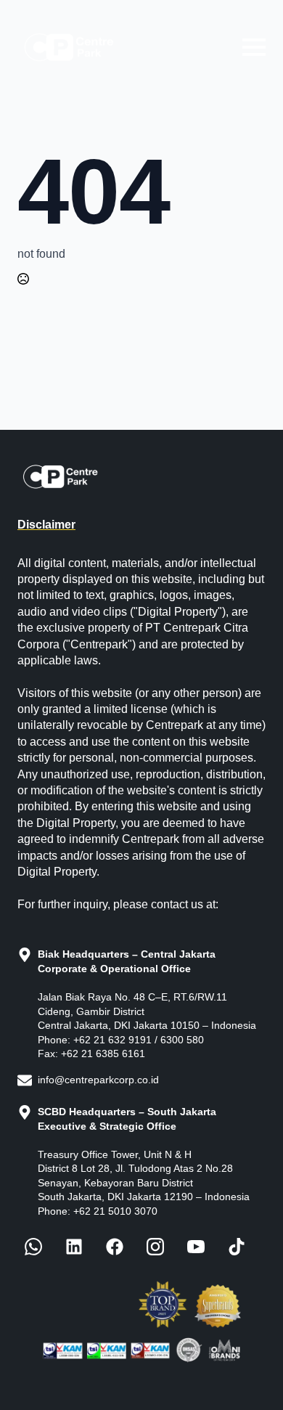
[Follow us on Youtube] (196, 1247)
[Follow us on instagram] (155, 1247)
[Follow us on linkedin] (74, 1247)
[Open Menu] (254, 47)
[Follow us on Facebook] (33, 1247)
